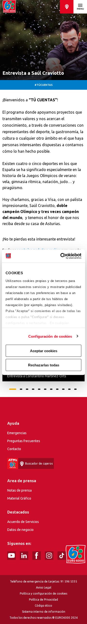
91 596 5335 (68, 581)
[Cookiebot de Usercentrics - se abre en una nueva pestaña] (61, 256)
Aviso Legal (43, 587)
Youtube (11, 555)
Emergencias (17, 433)
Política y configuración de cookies (43, 593)
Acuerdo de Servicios (23, 522)
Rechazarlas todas (43, 365)
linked (24, 555)
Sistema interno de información (43, 611)
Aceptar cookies (43, 351)
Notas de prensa (19, 490)
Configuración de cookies (50, 336)
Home (9, 6)
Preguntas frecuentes (23, 441)
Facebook (36, 555)
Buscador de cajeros (66, 7)
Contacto (14, 449)
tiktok (62, 555)
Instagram (49, 555)
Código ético (43, 605)
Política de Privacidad (43, 599)
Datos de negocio (20, 530)
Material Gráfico (19, 498)
